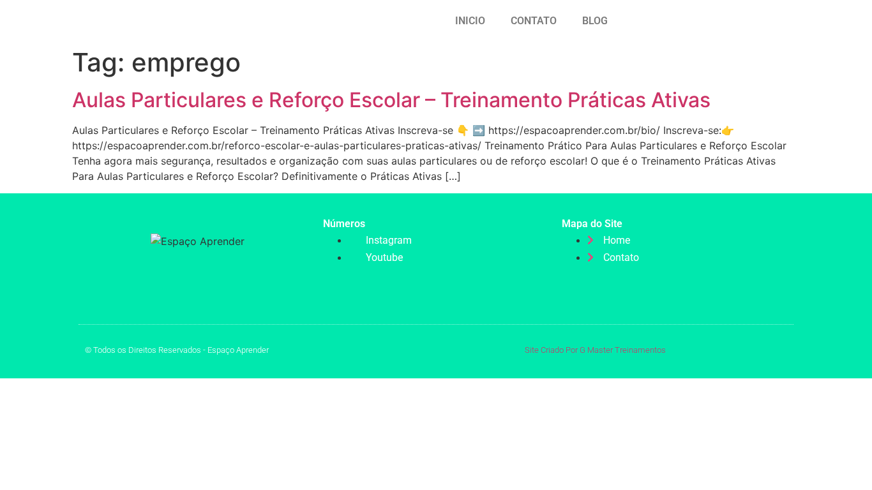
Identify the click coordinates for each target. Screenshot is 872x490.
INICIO (470, 21)
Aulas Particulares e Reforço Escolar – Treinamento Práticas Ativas (391, 99)
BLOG (595, 21)
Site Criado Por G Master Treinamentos (595, 350)
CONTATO (534, 21)
